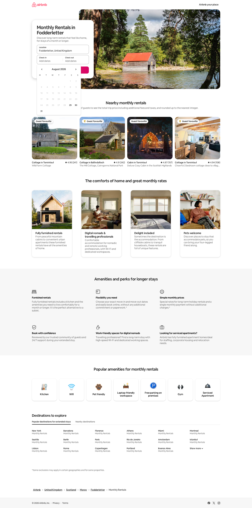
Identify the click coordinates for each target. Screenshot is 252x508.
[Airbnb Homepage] (39, 4)
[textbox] (49, 61)
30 (76, 105)
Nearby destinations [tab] (85, 421)
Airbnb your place (208, 4)
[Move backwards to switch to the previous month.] (42, 69)
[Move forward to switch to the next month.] (76, 69)
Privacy (56, 503)
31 (41, 111)
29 (70, 105)
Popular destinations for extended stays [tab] (51, 421)
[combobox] (63, 50)
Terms (65, 503)
